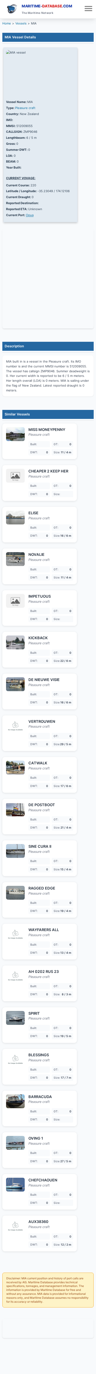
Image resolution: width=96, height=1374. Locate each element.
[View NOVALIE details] (15, 559)
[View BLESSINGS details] (15, 1059)
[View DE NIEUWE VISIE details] (15, 684)
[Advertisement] (48, 1328)
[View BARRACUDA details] (15, 1101)
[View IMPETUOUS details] (15, 601)
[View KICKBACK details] (15, 642)
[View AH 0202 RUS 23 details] (15, 976)
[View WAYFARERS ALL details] (15, 934)
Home (6, 23)
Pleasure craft (25, 108)
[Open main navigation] (88, 9)
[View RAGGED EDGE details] (15, 893)
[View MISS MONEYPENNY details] (15, 434)
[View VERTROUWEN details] (15, 726)
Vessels (21, 23)
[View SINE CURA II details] (15, 851)
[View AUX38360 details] (15, 1226)
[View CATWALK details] (15, 768)
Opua (30, 215)
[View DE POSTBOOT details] (15, 809)
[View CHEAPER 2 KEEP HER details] (15, 476)
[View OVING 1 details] (15, 1143)
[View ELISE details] (15, 517)
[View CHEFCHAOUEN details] (15, 1185)
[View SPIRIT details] (15, 1018)
